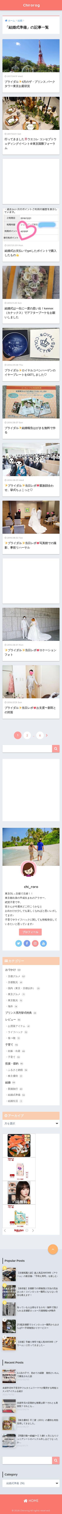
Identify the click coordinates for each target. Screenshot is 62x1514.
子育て (11, 1044)
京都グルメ (16, 976)
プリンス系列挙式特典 (20, 1012)
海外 (12, 1006)
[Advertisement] (31, 181)
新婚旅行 (15, 1088)
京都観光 (15, 982)
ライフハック (17, 1032)
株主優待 (15, 1075)
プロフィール (30, 932)
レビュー (12, 1019)
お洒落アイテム (18, 1026)
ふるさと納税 (17, 1069)
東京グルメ (16, 994)
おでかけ (13, 969)
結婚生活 (15, 1101)
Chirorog (31, 5)
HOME (33, 1501)
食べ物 (14, 1038)
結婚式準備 (16, 1094)
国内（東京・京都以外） (24, 988)
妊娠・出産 (16, 1051)
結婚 (10, 1082)
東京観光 (15, 1000)
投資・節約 (14, 1063)
